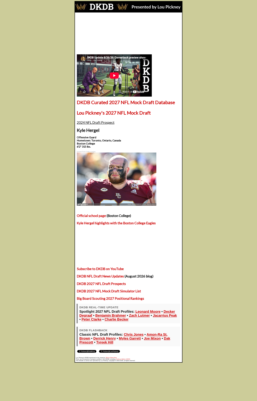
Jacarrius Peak (165, 315)
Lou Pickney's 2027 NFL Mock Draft (114, 113)
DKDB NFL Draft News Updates (100, 276)
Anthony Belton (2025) (123, 359)
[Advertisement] (128, 32)
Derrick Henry (104, 338)
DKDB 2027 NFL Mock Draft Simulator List (109, 291)
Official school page (91, 216)
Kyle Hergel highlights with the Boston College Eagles (116, 223)
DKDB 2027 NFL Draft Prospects (101, 284)
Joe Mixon (152, 338)
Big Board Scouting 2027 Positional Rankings (110, 298)
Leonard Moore (147, 311)
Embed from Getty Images (86, 152)
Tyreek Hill (104, 342)
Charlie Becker (116, 319)
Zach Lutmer (139, 315)
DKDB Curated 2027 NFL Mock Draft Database (126, 102)
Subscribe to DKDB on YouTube (100, 269)
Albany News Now (111, 357)
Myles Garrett (130, 338)
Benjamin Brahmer (110, 315)
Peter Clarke (91, 319)
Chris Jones (133, 334)
